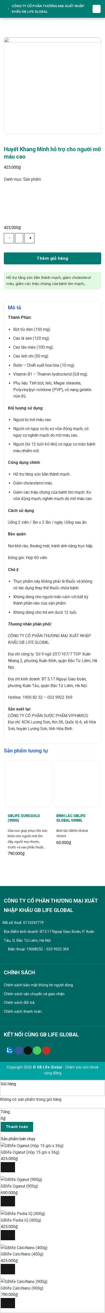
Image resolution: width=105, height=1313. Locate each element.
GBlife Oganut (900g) (19, 1186)
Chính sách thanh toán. (23, 1011)
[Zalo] (9, 1050)
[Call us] (37, 1050)
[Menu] (97, 9)
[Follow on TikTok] (28, 1050)
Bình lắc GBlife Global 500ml (71, 818)
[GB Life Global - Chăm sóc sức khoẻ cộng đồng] (6, 9)
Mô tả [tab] (14, 308)
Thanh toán (17, 1126)
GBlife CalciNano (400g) (22, 1254)
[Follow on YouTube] (46, 1050)
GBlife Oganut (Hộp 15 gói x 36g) (30, 1152)
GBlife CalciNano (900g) (22, 1288)
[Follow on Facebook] (19, 1050)
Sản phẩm (32, 179)
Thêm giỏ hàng (52, 258)
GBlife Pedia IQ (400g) (21, 1220)
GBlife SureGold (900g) (24, 818)
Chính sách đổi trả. (19, 1002)
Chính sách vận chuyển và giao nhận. (34, 994)
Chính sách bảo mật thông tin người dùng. (39, 985)
